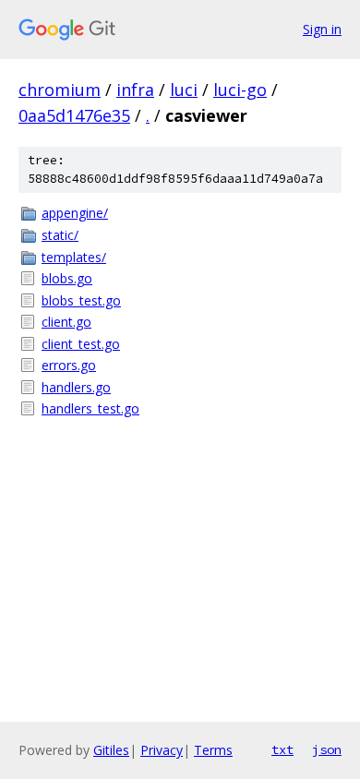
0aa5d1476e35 (74, 115)
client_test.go (81, 344)
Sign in (322, 29)
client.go (66, 321)
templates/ (74, 257)
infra (135, 89)
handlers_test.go (90, 408)
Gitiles (111, 750)
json (327, 749)
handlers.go (76, 387)
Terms (213, 750)
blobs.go (67, 278)
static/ (60, 235)
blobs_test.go (81, 300)
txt (282, 749)
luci (184, 89)
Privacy (161, 750)
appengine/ (75, 213)
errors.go (69, 365)
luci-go (240, 89)
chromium (59, 89)
